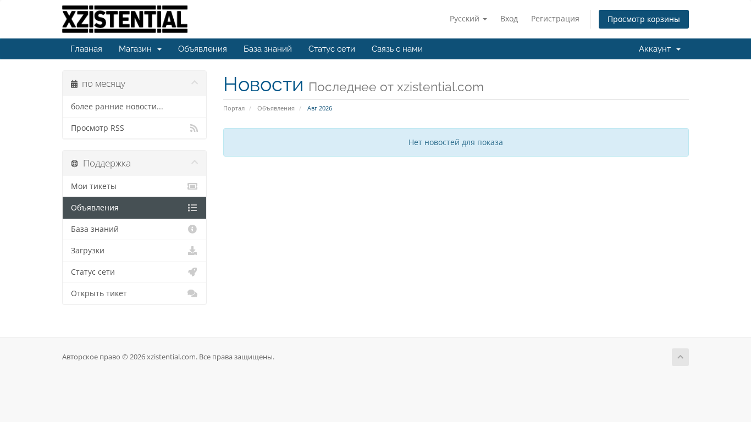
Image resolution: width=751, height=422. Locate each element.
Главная (86, 49)
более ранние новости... (117, 107)
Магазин (137, 49)
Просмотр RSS (97, 128)
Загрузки (87, 251)
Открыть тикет (99, 293)
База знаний (268, 49)
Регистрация (555, 18)
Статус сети (331, 49)
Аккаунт (657, 49)
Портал (234, 108)
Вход (509, 18)
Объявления (202, 49)
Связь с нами (397, 49)
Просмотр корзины (644, 19)
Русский (466, 18)
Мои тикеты (94, 186)
